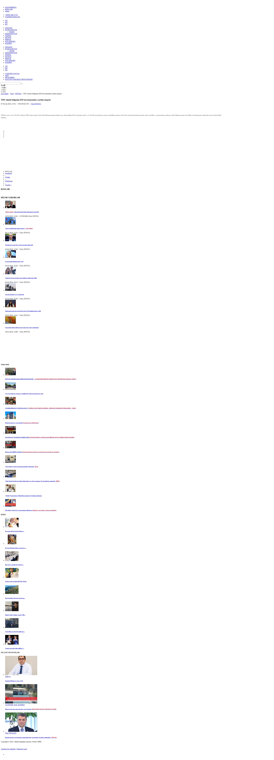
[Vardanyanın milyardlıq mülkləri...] (12, 644)
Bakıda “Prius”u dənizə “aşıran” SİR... (15, 615)
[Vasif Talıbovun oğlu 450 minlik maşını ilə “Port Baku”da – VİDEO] (12, 627)
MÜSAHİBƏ (9, 77)
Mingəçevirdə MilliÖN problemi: (32, 452)
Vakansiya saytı (21, 749)
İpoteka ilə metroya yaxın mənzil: (22, 422)
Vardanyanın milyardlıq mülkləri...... (14, 648)
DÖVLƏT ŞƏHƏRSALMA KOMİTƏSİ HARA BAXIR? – (40, 379)
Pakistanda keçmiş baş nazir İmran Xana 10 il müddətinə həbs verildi (23, 311)
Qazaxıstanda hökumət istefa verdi (14, 261)
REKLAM (9, 9)
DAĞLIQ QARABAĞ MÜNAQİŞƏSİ (18, 79)
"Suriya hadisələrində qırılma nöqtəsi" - (19, 228)
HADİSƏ (8, 43)
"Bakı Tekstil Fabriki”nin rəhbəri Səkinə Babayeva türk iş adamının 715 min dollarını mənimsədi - (32, 481)
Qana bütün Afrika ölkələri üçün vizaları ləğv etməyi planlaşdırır (22, 327)
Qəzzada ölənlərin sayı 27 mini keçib (14, 294)
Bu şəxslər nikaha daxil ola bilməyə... (14, 531)
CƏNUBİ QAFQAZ (12, 74)
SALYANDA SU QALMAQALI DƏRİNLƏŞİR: (39, 437)
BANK (11, 32)
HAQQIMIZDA (10, 7)
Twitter (7, 177)
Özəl (32, 104)
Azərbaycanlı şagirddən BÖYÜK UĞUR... (16, 581)
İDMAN (8, 39)
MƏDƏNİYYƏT (11, 34)
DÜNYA (8, 38)
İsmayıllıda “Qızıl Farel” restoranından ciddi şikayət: (30, 510)
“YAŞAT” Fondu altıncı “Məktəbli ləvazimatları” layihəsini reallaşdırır (23, 495)
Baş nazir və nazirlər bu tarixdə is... (14, 564)
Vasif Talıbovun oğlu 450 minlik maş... (15, 631)
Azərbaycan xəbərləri (8, 749)
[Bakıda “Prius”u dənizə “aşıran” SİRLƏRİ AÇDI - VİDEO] (12, 610)
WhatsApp (8, 181)
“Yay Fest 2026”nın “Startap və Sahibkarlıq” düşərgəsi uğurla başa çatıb (24, 393)
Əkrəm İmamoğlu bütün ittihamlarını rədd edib (22, 212)
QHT (7, 75)
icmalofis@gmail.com (12, 17)
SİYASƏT (8, 28)
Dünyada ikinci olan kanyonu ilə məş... (15, 598)
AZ (6, 20)
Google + (8, 185)
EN (6, 22)
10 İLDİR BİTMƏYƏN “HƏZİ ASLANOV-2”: (40, 408)
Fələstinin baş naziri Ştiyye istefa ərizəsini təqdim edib (19, 245)
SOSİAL (8, 36)
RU (6, 24)
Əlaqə (7, 11)
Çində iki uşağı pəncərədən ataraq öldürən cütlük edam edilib (21, 278)
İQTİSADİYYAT (11, 30)
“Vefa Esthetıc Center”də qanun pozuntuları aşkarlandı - (21, 466)
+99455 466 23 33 (11, 15)
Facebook (8, 173)
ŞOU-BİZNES (10, 41)
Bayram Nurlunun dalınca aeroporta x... (15, 548)
